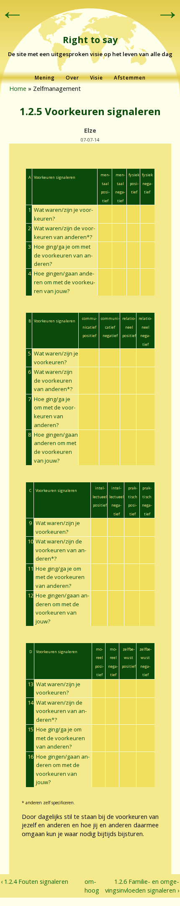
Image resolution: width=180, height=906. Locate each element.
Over (72, 77)
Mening (45, 77)
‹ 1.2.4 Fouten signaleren (34, 881)
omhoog (88, 885)
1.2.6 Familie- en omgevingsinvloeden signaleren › (142, 885)
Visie (96, 77)
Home (17, 88)
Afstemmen (130, 77)
